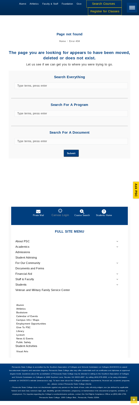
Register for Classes (104, 11)
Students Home (104, 215)
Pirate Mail (38, 215)
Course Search (82, 215)
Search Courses (104, 3)
